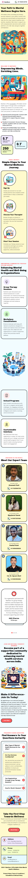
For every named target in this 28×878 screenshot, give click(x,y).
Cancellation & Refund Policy (14, 875)
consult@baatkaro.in (13, 861)
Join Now (6, 720)
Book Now (14, 829)
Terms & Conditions (18, 873)
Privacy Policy (7, 873)
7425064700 (16, 850)
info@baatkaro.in (12, 859)
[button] (12, 632)
